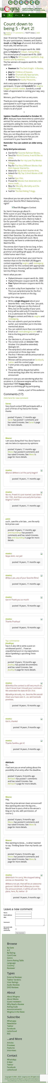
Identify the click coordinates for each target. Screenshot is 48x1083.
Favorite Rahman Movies (29, 153)
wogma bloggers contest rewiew (23, 87)
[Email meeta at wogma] (37, 2)
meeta (8, 33)
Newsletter (12, 1023)
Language (11, 963)
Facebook (11, 1028)
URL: (5, 917)
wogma (25, 263)
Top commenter (12, 640)
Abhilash (11, 778)
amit (7, 519)
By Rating (11, 953)
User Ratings (12, 982)
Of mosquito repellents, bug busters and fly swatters (23, 58)
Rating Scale (12, 1006)
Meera (8, 438)
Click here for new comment (16, 398)
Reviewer (11, 968)
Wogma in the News (16, 1012)
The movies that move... (25, 77)
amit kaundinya (14, 532)
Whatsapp (11, 1021)
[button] (4, 15)
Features (11, 1048)
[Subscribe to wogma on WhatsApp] (10, 2)
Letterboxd (12, 1031)
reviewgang (38, 263)
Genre (10, 958)
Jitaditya (9, 643)
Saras (8, 403)
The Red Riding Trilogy (25, 191)
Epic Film (19, 178)
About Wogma (13, 996)
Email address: (8, 915)
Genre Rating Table (15, 960)
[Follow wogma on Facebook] (16, 2)
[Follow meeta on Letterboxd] (32, 2)
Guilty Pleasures (28, 79)
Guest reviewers (14, 1001)
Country (10, 965)
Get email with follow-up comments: (8, 928)
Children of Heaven (23, 72)
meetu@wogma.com (27, 331)
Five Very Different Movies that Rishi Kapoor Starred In (25, 166)
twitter (11, 362)
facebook (39, 359)
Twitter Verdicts (14, 979)
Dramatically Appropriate (27, 74)
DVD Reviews (13, 987)
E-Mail (9, 1062)
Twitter (10, 1026)
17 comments (18, 33)
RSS (8, 1033)
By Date (10, 947)
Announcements (14, 1009)
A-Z (8, 950)
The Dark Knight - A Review (31, 68)
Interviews (11, 1050)
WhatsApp (11, 1059)
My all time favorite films (28, 170)
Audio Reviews (13, 985)
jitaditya (11, 664)
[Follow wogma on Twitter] (21, 2)
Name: (5, 912)
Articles (10, 1042)
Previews (11, 1045)
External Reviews (14, 977)
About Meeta (12, 999)
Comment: (7, 922)
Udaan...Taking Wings (30, 52)
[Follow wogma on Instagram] (26, 2)
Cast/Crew (11, 955)
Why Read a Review (15, 1004)
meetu (8, 470)
